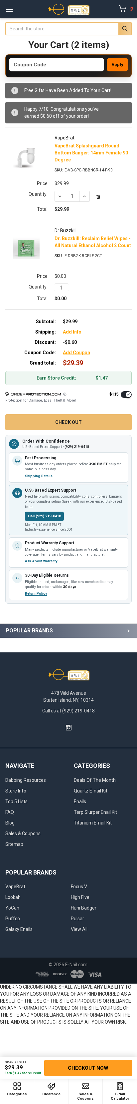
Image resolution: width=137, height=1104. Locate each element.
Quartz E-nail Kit (90, 790)
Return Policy (36, 593)
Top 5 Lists (16, 801)
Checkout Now (88, 1068)
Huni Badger (83, 908)
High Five (80, 897)
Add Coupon (76, 352)
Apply (117, 64)
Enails (80, 801)
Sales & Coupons (23, 833)
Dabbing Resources (25, 780)
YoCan (12, 908)
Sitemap (14, 844)
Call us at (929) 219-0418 (68, 710)
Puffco (12, 918)
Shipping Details (39, 476)
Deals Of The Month (95, 780)
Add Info (72, 332)
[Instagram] (69, 727)
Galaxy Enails (19, 929)
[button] (65, 394)
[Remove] (98, 196)
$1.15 (114, 394)
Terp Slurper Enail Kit (95, 812)
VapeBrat (15, 886)
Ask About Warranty (41, 561)
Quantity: (38, 194)
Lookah (13, 897)
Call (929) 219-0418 (44, 516)
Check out (68, 422)
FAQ (9, 812)
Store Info (15, 790)
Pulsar (77, 918)
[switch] (126, 394)
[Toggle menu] (9, 9)
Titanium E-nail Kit (93, 822)
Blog (10, 822)
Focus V (79, 886)
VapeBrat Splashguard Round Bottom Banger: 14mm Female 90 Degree (91, 152)
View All (79, 929)
